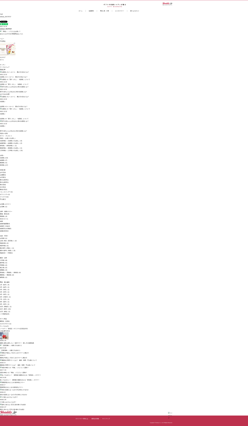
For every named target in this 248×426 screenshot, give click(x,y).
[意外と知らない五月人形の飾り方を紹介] (13, 404)
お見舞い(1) (3, 206)
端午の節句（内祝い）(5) (7, 250)
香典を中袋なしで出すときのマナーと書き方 (13, 357)
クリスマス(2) (4, 197)
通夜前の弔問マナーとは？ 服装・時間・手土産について (17, 365)
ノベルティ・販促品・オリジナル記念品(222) (14, 328)
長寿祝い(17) (4, 165)
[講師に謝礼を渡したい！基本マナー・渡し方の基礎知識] (4, 335)
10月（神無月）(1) (5, 306)
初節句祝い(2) (4, 245)
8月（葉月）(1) (4, 302)
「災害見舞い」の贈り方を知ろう (10, 350)
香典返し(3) (3, 216)
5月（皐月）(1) (4, 294)
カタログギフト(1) (5, 323)
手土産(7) (3, 199)
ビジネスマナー (119, 11)
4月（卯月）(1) (4, 292)
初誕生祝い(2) (4, 243)
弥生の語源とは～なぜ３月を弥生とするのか (13, 394)
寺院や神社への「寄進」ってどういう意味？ (13, 372)
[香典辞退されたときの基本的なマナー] (12, 382)
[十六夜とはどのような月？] (9, 397)
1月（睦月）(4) (4, 284)
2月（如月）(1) (4, 287)
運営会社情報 (95, 418)
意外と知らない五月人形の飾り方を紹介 (12, 409)
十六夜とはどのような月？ (8, 402)
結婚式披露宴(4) (5, 223)
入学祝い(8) (3, 260)
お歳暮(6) (3, 175)
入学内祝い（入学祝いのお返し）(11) (11, 150)
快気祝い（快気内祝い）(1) (8, 145)
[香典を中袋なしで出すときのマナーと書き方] (14, 353)
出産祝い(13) (4, 158)
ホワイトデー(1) (5, 194)
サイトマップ (106, 418)
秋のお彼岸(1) (4, 182)
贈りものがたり (134, 11)
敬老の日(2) (3, 189)
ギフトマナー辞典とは (82, 418)
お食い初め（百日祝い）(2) (8, 240)
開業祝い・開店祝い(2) (7, 275)
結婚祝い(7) (3, 160)
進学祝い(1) (3, 262)
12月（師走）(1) (5, 311)
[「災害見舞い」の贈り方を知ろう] (11, 345)
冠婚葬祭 (91, 11)
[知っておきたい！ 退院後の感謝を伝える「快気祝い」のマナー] (20, 375)
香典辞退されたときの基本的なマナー (11, 387)
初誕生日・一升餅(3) (6, 253)
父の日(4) (3, 187)
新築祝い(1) (3, 162)
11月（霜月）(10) (5, 309)
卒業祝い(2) (3, 265)
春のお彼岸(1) (4, 180)
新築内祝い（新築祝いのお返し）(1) (11, 148)
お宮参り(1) (3, 238)
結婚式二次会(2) (5, 226)
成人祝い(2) (3, 267)
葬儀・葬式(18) (4, 214)
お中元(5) (3, 172)
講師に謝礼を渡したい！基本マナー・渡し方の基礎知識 (17, 343)
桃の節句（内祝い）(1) (7, 248)
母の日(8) (3, 184)
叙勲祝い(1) (3, 277)
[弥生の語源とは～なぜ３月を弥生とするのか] (14, 389)
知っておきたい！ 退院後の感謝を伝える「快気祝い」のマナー (19, 380)
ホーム (80, 11)
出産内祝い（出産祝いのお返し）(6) (11, 141)
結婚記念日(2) (4, 231)
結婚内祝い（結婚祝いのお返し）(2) (11, 143)
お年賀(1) (3, 177)
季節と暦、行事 (104, 11)
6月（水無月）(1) (5, 297)
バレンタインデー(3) (6, 192)
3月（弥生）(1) (4, 289)
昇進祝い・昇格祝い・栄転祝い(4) (10, 272)
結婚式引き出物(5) (5, 228)
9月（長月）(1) (4, 304)
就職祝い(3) (3, 270)
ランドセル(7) (4, 326)
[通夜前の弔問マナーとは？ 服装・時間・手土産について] (18, 360)
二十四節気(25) (4, 314)
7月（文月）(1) (4, 299)
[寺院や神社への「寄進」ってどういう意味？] (14, 367)
